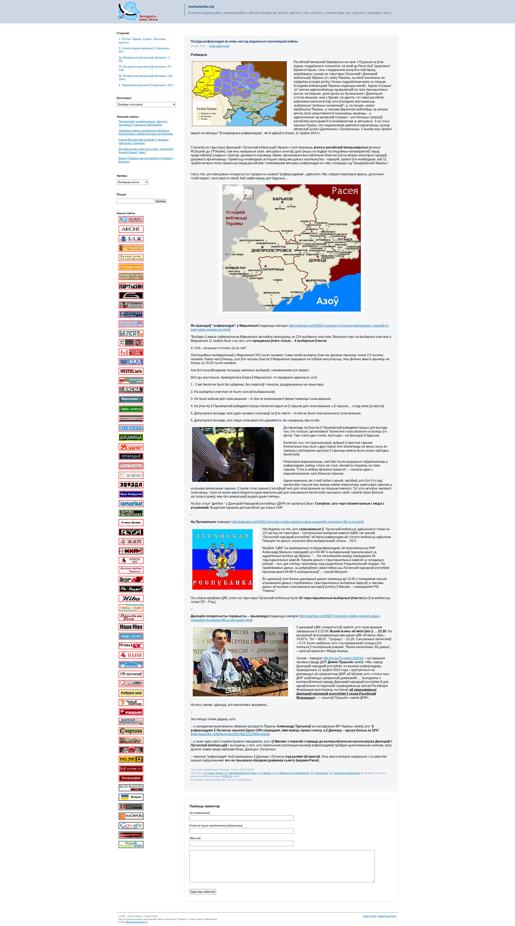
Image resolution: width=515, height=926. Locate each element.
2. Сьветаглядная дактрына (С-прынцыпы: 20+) (144, 50)
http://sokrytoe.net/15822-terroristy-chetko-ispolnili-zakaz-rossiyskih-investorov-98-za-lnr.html (297, 522)
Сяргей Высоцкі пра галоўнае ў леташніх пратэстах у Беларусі (144, 141)
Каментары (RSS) (387, 916)
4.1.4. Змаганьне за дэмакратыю (290, 773)
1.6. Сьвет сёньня (213, 773)
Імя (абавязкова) (200, 813)
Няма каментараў (219, 46)
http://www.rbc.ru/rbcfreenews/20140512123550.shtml (230, 734)
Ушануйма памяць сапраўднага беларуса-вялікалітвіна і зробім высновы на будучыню (146, 132)
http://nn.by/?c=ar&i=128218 (343, 658)
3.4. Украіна (264, 773)
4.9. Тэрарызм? (319, 773)
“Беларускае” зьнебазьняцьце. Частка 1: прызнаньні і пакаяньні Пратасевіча (143, 123)
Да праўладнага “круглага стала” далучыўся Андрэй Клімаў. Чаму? (146, 150)
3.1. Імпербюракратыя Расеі (241, 773)
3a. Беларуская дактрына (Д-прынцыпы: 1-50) (144, 59)
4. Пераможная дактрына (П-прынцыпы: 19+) (146, 85)
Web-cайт (195, 838)
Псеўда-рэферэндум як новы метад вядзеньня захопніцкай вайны (244, 41)
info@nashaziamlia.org (136, 922)
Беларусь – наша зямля (138, 11)
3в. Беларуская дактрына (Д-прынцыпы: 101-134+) (146, 77)
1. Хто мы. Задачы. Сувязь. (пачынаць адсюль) (142, 40)
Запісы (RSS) (370, 916)
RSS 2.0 (227, 776)
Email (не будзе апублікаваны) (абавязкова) (216, 826)
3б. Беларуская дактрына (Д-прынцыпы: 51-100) (145, 68)
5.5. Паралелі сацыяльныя (344, 773)
